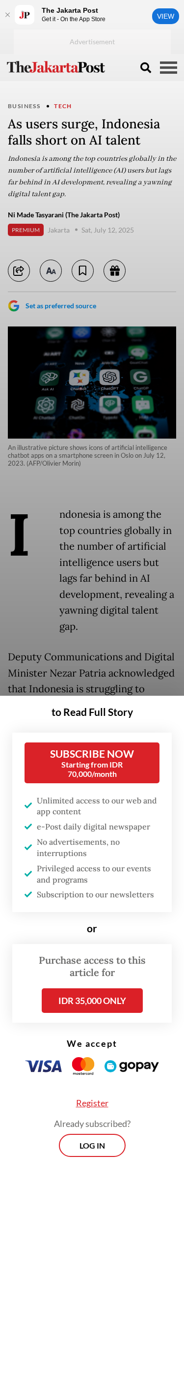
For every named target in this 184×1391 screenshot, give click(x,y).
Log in (92, 1145)
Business (24, 106)
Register (92, 1102)
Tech (63, 106)
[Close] (7, 15)
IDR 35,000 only (92, 1000)
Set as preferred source (61, 305)
